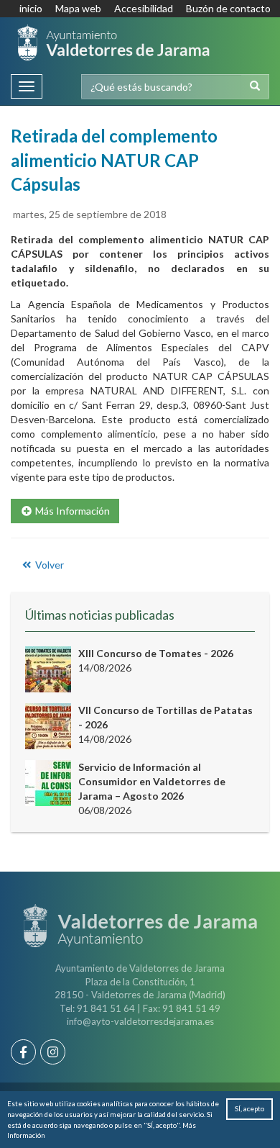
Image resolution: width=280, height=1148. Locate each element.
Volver (48, 565)
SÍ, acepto (249, 1108)
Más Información (71, 511)
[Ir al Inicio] (113, 42)
